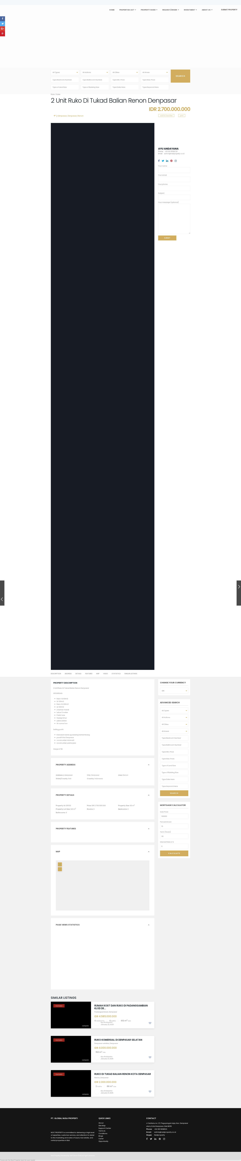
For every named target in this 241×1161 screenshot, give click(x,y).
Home (111, 10)
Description (56, 674)
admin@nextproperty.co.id (165, 1132)
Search (174, 793)
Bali (69, 778)
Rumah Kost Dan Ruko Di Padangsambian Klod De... (121, 1007)
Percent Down (165, 822)
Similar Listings (130, 674)
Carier (101, 1138)
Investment (189, 10)
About (101, 1123)
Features (89, 674)
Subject (161, 193)
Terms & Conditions (103, 1132)
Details (78, 674)
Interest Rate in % (167, 842)
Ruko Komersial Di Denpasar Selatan (118, 1040)
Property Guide (148, 10)
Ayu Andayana (168, 148)
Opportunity (103, 1141)
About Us (206, 10)
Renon (80, 115)
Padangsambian (101, 1012)
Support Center (105, 1128)
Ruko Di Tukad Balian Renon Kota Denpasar (122, 1074)
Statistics (116, 674)
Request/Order (169, 10)
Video (105, 674)
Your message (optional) (168, 202)
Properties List (126, 10)
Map (98, 674)
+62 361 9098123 (160, 1129)
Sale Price (164, 812)
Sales (58, 94)
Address (68, 674)
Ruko (53, 94)
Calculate (174, 853)
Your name (162, 166)
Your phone (163, 184)
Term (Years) (165, 832)
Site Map (102, 1125)
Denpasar (72, 115)
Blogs (101, 1136)
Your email (162, 175)
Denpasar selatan (101, 1043)
